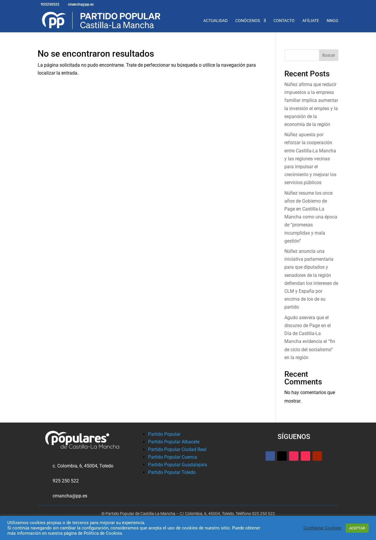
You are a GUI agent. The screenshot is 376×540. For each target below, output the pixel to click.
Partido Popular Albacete (173, 442)
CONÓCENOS (247, 20)
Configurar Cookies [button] (322, 528)
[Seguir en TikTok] (305, 456)
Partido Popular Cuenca (172, 457)
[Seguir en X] (282, 456)
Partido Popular (164, 434)
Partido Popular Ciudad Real (177, 449)
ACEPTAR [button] (357, 528)
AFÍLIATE (310, 20)
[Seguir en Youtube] (317, 456)
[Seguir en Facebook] (270, 456)
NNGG (332, 20)
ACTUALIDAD (215, 20)
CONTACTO (284, 20)
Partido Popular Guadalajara (177, 464)
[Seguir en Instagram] (293, 456)
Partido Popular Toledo (172, 472)
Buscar (328, 55)
